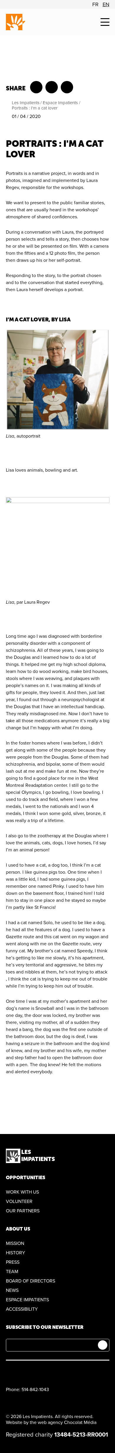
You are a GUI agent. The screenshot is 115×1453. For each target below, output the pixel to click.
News (12, 1290)
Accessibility (22, 1309)
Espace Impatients (60, 102)
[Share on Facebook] (36, 87)
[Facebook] (9, 1371)
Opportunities (25, 1177)
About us (18, 1229)
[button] (105, 22)
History (15, 1253)
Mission (15, 1243)
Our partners (23, 1211)
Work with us (22, 1192)
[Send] (102, 1345)
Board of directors (30, 1281)
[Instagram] (37, 1371)
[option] (95, 4)
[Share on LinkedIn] (67, 87)
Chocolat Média (80, 1422)
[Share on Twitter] (51, 87)
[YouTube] (23, 1371)
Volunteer (19, 1201)
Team (12, 1272)
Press (12, 1262)
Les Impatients (26, 102)
